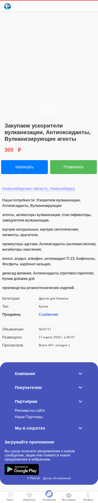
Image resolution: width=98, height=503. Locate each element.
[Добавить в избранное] (76, 6)
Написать (24, 167)
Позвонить (74, 167)
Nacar (35, 478)
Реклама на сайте (30, 410)
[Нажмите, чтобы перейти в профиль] (42, 320)
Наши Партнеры (29, 417)
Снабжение (48, 314)
